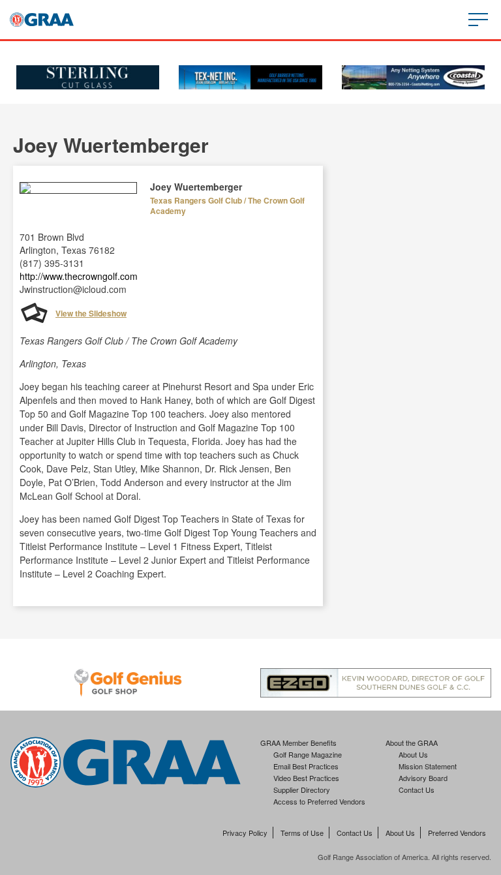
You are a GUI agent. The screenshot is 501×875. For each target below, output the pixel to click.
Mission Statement (428, 766)
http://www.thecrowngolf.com (79, 276)
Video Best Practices (306, 778)
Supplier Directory (301, 789)
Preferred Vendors (457, 832)
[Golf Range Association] (42, 19)
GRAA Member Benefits (298, 742)
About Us (413, 754)
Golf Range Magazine (307, 754)
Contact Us (416, 789)
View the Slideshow (91, 313)
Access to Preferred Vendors (319, 801)
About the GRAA (412, 742)
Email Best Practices (306, 766)
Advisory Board (423, 778)
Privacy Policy (244, 832)
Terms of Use (302, 832)
